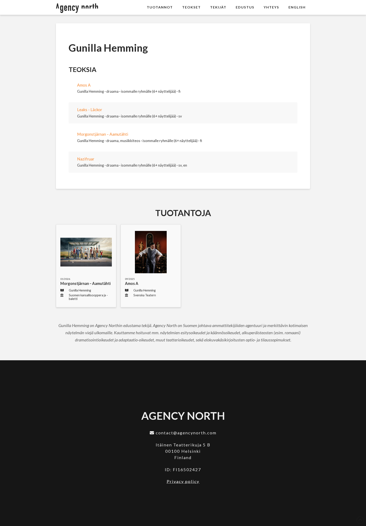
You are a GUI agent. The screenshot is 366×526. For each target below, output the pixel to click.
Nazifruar (85, 159)
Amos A (84, 85)
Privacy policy (183, 481)
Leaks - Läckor (89, 109)
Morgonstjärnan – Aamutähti (102, 134)
